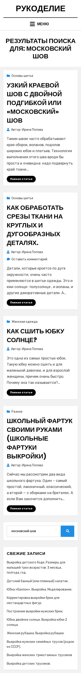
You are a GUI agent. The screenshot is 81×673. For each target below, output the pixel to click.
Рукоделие (40, 8)
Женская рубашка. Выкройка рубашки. (35, 633)
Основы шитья (22, 76)
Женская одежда (24, 322)
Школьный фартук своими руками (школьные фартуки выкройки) (39, 439)
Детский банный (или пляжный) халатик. (37, 581)
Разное (16, 412)
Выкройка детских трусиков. (29, 664)
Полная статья (21, 179)
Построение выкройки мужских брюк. (35, 611)
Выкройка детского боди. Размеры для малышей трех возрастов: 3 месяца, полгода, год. (36, 568)
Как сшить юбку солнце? (35, 335)
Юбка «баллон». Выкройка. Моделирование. (39, 589)
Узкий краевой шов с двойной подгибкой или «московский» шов (34, 103)
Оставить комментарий (29, 259)
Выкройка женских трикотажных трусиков (39, 655)
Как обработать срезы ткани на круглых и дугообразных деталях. (35, 225)
